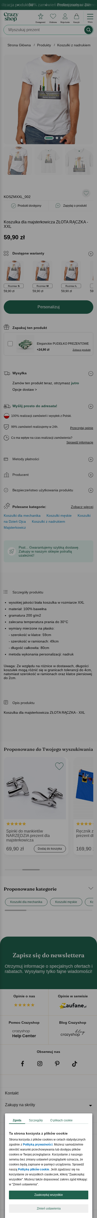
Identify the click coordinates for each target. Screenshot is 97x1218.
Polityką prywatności (37, 1144)
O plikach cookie (61, 1120)
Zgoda (17, 1120)
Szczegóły (36, 1120)
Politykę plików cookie (33, 1169)
